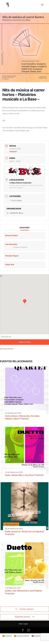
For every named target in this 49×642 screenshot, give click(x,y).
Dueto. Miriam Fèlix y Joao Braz (19, 475)
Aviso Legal (23, 624)
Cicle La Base (16, 200)
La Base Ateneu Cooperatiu (20, 183)
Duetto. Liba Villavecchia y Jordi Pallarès (23, 590)
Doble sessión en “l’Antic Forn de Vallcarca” (24, 531)
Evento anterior (27, 609)
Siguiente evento (22, 616)
